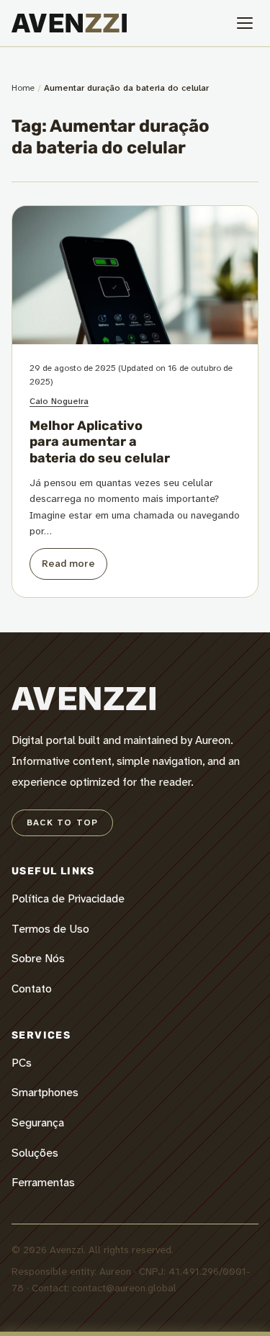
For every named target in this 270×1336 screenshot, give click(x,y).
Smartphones (45, 1092)
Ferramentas (43, 1182)
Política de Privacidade (68, 898)
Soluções (35, 1152)
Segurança (38, 1122)
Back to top (62, 822)
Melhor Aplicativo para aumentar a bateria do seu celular (100, 442)
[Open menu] (244, 23)
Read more (68, 563)
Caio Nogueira (59, 401)
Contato (32, 988)
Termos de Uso (50, 928)
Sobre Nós (38, 958)
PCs (22, 1062)
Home (23, 88)
